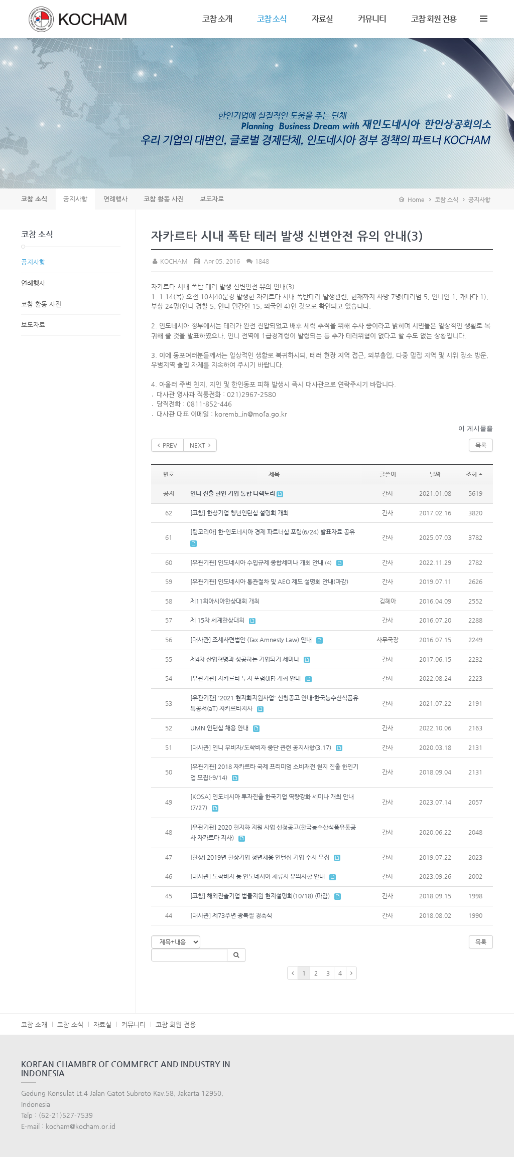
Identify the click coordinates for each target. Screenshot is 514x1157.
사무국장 (387, 639)
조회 (471, 474)
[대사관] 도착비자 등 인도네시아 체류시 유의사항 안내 (257, 876)
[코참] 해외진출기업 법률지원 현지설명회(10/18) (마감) (260, 895)
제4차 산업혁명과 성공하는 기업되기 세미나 (244, 659)
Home (415, 199)
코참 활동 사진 (41, 304)
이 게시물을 (475, 428)
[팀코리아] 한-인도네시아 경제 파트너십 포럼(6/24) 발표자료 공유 (272, 531)
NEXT (199, 445)
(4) (328, 562)
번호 (168, 474)
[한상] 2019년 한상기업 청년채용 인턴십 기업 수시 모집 (259, 857)
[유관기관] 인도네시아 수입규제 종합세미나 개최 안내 (256, 562)
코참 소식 (272, 19)
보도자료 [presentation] (212, 199)
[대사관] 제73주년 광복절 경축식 (231, 915)
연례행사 (33, 283)
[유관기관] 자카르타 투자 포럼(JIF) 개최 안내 (245, 678)
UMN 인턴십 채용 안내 (219, 727)
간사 (387, 493)
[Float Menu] (483, 16)
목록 (480, 445)
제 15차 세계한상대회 (217, 620)
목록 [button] (480, 941)
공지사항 (479, 199)
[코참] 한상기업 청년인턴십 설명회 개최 (239, 512)
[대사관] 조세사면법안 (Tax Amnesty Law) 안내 (251, 639)
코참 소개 (217, 19)
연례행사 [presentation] (115, 199)
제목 (274, 474)
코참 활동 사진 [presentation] (164, 199)
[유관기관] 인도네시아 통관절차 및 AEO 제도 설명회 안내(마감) (269, 581)
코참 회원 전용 (433, 19)
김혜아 (387, 601)
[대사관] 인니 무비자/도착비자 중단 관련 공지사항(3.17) (260, 747)
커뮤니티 (372, 19)
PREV (168, 445)
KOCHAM (173, 261)
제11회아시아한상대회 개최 (225, 601)
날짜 (435, 474)
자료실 (322, 19)
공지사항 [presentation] (75, 199)
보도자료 (33, 324)
